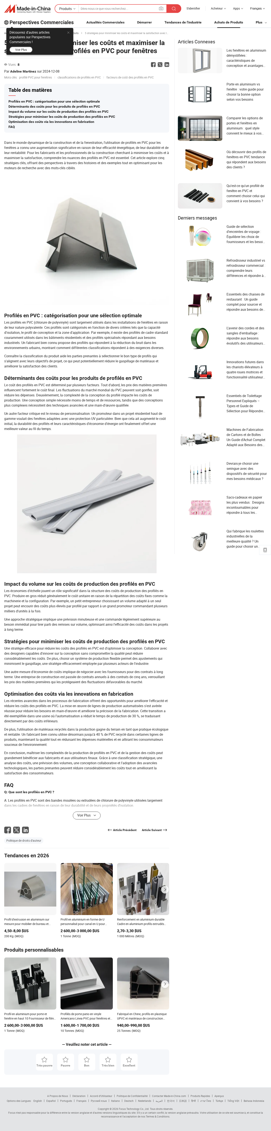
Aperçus (219, 1096)
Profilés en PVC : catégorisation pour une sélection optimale (54, 101)
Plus (259, 22)
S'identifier (193, 8)
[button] (161, 8)
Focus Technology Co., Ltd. (133, 1108)
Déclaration (79, 1096)
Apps (236, 8)
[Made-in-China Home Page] (27, 8)
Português (66, 1100)
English (37, 1100)
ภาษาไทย (205, 1100)
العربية (159, 1100)
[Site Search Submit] (173, 8)
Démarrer (144, 22)
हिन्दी (193, 1100)
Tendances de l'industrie (183, 22)
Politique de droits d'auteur (23, 840)
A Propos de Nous (57, 1096)
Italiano (115, 1100)
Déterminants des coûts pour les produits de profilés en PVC (54, 106)
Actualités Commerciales (105, 22)
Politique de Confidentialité (132, 1096)
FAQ (11, 127)
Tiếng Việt (233, 1100)
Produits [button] (65, 8)
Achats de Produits (228, 22)
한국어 (171, 1100)
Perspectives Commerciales (42, 22)
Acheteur (217, 8)
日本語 (183, 1100)
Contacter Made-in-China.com (169, 1096)
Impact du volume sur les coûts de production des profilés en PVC (58, 112)
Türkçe (219, 1100)
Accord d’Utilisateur (101, 1096)
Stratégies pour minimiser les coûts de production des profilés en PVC (61, 117)
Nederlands (144, 1100)
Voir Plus (21, 50)
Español (51, 1100)
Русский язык (99, 1100)
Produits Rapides (200, 1096)
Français (81, 1100)
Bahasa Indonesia (254, 1100)
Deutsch (129, 1100)
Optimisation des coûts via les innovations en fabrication (51, 122)
